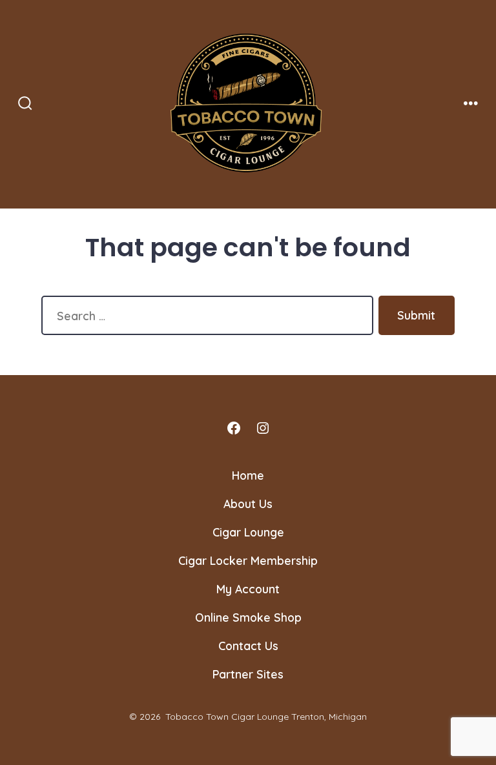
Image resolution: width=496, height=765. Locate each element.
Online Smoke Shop (248, 617)
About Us (248, 503)
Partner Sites (248, 674)
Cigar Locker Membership (248, 560)
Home (248, 475)
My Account (248, 589)
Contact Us (248, 645)
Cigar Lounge (248, 532)
